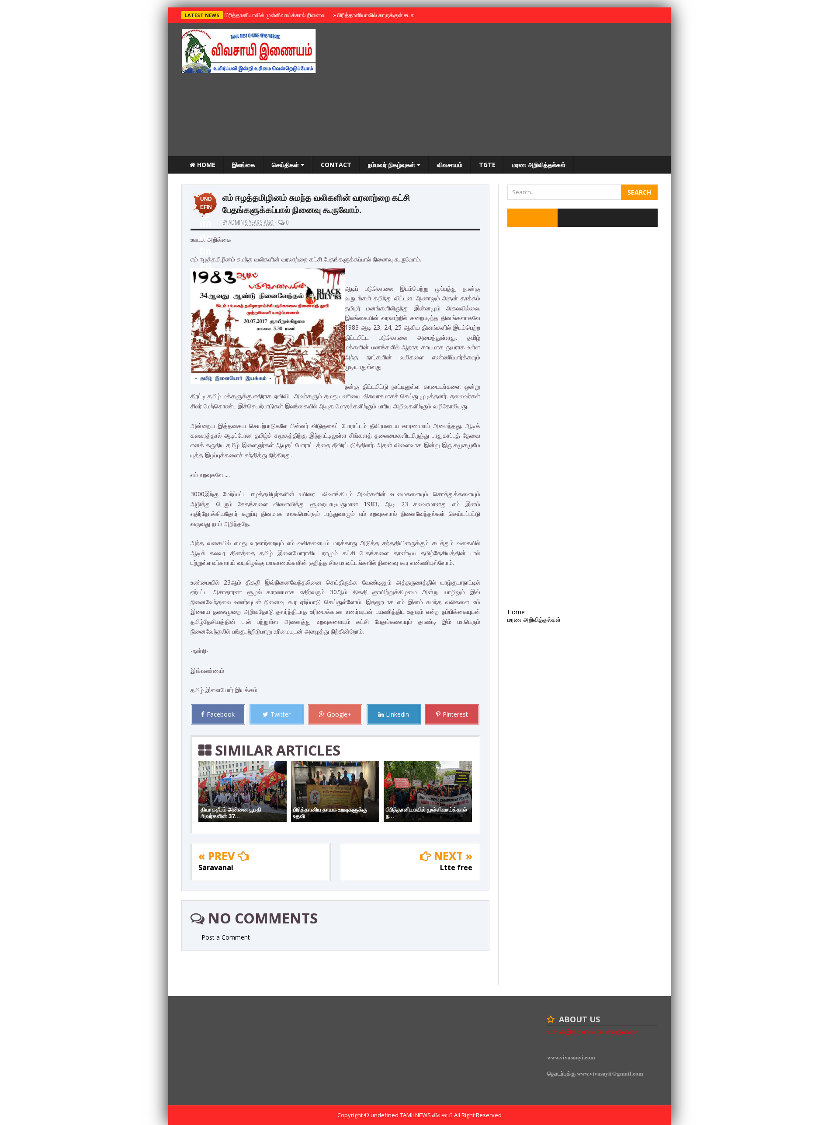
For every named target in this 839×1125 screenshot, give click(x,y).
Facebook (221, 714)
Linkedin (397, 714)
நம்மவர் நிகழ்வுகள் (392, 164)
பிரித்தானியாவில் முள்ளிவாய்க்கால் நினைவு (274, 15)
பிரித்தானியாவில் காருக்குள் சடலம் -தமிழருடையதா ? (397, 15)
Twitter (280, 714)
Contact (336, 164)
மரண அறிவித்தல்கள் (538, 164)
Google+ (339, 714)
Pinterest (455, 714)
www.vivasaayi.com (571, 1057)
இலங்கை (243, 164)
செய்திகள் (286, 164)
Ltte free (456, 867)
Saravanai (215, 867)
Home (205, 164)
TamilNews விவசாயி (427, 1115)
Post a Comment (225, 937)
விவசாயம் (449, 164)
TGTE (487, 164)
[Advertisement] (499, 90)
